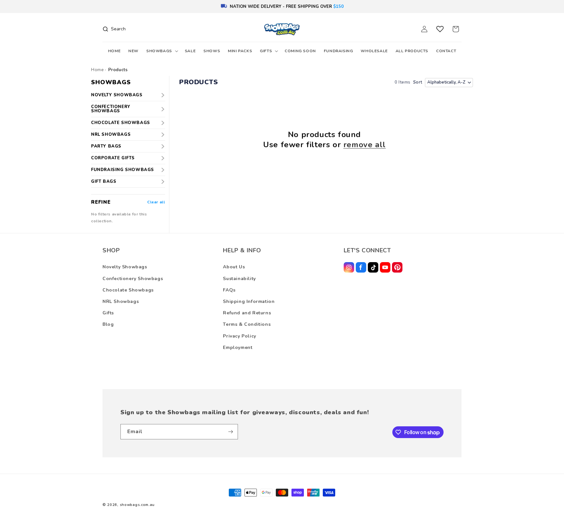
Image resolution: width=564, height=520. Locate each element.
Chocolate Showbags (120, 123)
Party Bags (106, 146)
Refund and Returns (247, 313)
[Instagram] (349, 267)
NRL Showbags (111, 134)
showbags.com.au (137, 504)
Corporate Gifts (113, 158)
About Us (234, 267)
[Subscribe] (230, 431)
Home (97, 70)
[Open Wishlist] (440, 29)
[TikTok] (373, 267)
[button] (161, 51)
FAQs (229, 290)
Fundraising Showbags (122, 170)
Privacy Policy (239, 336)
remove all (364, 145)
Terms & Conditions (247, 324)
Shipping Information (248, 301)
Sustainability (239, 279)
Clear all (156, 202)
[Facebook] (361, 267)
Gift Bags (103, 181)
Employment (237, 347)
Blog (108, 324)
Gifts (108, 313)
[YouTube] (385, 267)
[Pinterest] (397, 267)
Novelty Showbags (117, 95)
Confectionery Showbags (111, 109)
